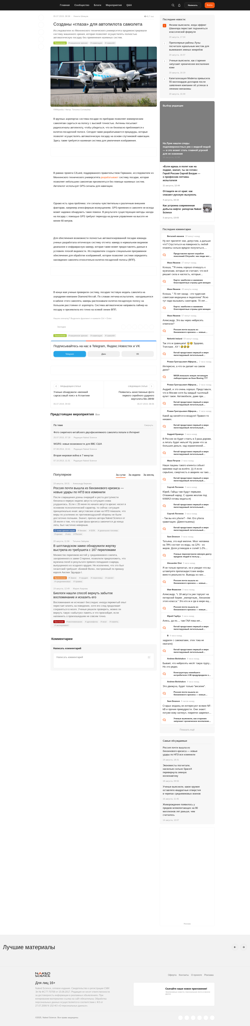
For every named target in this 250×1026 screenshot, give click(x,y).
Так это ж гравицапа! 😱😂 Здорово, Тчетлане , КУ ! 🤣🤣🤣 (183, 345)
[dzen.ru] (199, 1017)
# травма (77, 581)
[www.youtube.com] (193, 1017)
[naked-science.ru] (212, 1017)
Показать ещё (187, 729)
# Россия (77, 534)
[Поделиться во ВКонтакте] (41, 46)
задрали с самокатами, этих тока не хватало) (183, 642)
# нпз (68, 534)
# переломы (96, 578)
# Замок (72, 578)
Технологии (60, 43)
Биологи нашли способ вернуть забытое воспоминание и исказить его (83, 595)
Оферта (172, 975)
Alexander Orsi (174, 563)
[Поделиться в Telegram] (41, 39)
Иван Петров (173, 460)
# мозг (104, 622)
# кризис (58, 534)
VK (137, 354)
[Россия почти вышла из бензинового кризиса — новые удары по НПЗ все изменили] (141, 499)
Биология (59, 622)
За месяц (148, 474)
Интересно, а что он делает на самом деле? (184, 368)
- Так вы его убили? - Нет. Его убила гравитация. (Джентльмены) (183, 520)
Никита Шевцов (80, 16)
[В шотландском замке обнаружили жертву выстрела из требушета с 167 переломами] (141, 556)
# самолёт (110, 43)
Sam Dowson (173, 536)
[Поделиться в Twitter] (41, 32)
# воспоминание (74, 622)
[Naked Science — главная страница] (47, 5)
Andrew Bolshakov (176, 658)
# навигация (96, 43)
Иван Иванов (173, 262)
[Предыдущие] (234, 947)
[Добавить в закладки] (41, 18)
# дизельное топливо (108, 530)
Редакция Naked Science (85, 437)
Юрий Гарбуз (174, 616)
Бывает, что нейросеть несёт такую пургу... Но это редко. (187, 665)
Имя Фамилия (174, 589)
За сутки (121, 474)
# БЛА (92, 530)
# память (114, 622)
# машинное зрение (78, 43)
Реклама (209, 975)
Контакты (184, 975)
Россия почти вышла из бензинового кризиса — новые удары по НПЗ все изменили (88, 490)
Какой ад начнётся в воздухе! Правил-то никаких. (186, 417)
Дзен (103, 354)
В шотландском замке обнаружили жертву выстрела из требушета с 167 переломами (84, 548)
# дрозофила (91, 622)
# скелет (109, 578)
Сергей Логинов (175, 487)
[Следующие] (243, 947)
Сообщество (81, 5)
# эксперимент (61, 625)
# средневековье (62, 581)
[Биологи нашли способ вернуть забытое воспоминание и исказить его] (141, 604)
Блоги (97, 5)
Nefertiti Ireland (174, 338)
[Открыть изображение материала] (103, 77)
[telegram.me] (205, 1017)
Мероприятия (114, 5)
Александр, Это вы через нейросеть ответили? (183, 322)
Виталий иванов (175, 236)
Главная (65, 5)
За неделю (134, 474)
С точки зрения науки (65, 530)
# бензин (82, 530)
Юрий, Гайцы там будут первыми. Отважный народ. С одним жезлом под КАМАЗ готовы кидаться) (185, 495)
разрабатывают (109, 177)
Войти (210, 5)
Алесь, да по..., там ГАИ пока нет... (182, 620)
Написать (193, 5)
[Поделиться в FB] (41, 25)
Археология (60, 578)
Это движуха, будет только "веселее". (184, 686)
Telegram (69, 354)
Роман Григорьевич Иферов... (182, 361)
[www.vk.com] (186, 1017)
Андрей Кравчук (175, 434)
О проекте (196, 975)
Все (97, 414)
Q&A (129, 5)
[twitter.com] (180, 1017)
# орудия (83, 578)
